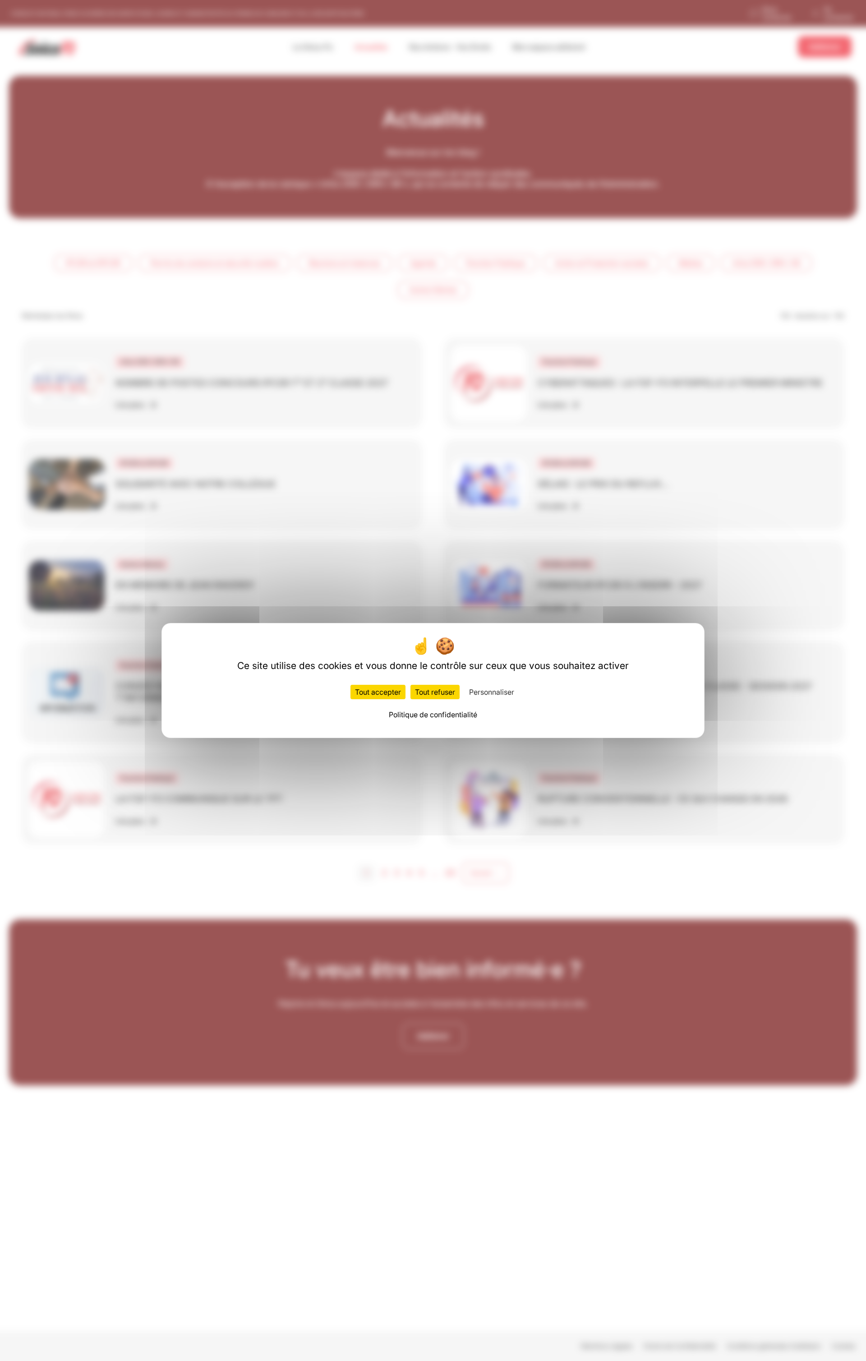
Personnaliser (491, 692)
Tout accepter (378, 692)
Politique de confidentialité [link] (433, 714)
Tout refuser (435, 692)
